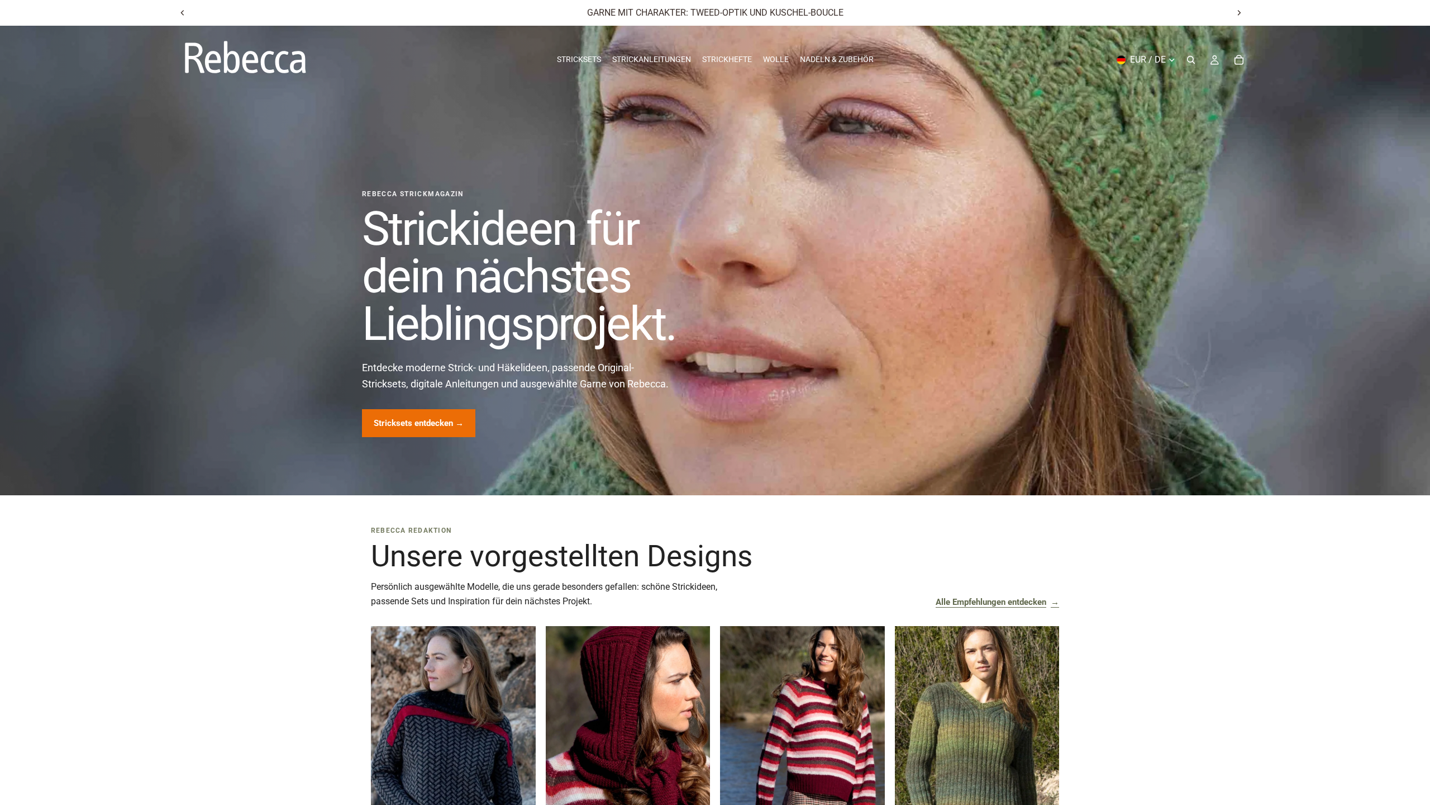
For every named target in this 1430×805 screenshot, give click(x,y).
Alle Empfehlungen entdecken (997, 602)
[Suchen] (1191, 60)
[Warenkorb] (1239, 60)
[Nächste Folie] (1239, 13)
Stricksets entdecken (419, 423)
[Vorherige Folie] (182, 13)
